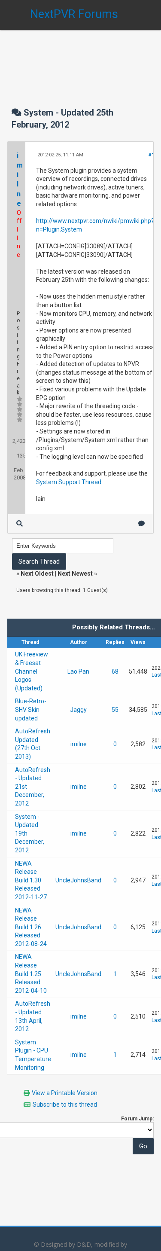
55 (115, 709)
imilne (78, 744)
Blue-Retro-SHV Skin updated (30, 709)
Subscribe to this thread (65, 1104)
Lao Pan (78, 671)
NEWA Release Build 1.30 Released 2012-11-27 (31, 880)
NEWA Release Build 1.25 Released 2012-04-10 (31, 973)
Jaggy (78, 709)
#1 (151, 155)
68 (115, 671)
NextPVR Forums (74, 14)
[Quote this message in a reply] (141, 523)
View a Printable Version (64, 1092)
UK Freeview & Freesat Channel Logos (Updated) (31, 671)
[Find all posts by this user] (19, 523)
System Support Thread (68, 482)
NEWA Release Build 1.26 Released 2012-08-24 (31, 927)
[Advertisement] (80, 60)
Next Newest (75, 573)
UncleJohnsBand (78, 880)
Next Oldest (37, 573)
